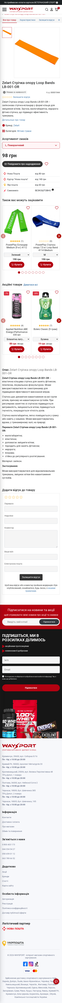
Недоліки (8, 516)
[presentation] (3, 236)
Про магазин (8, 826)
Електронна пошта (13, 564)
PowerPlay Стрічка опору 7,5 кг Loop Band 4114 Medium (45, 247)
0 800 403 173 (8, 844)
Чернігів (33, 984)
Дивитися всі (31, 284)
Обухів (53, 994)
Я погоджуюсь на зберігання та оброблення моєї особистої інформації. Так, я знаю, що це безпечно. (29, 678)
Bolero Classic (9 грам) (45, 329)
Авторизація (8, 899)
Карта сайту (8, 886)
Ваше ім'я (8, 552)
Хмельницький (13, 984)
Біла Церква (23, 994)
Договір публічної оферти (14, 913)
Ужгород (37, 991)
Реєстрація (7, 903)
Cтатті (5, 881)
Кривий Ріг (54, 991)
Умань (45, 991)
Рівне (22, 991)
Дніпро (13, 981)
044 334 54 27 (8, 849)
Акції (4, 872)
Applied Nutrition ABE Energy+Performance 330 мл (17, 332)
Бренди (5, 876)
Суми (16, 991)
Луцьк (29, 991)
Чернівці (45, 981)
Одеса (34, 987)
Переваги (8, 504)
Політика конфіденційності (14, 908)
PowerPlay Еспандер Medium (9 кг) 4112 (17, 246)
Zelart (16, 125)
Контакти (6, 817)
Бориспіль (34, 994)
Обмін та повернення (12, 831)
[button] (4, 9)
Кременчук (11, 994)
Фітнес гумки (24, 131)
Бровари (44, 994)
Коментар (9, 528)
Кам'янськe (20, 997)
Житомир (42, 984)
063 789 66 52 (8, 858)
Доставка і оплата (11, 822)
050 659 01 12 (8, 854)
